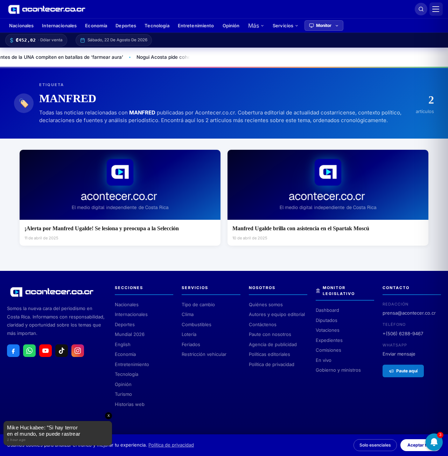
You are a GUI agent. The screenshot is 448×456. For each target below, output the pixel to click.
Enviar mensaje (399, 354)
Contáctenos (262, 324)
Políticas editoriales (269, 354)
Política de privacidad (271, 364)
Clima (188, 314)
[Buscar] (421, 9)
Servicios (283, 25)
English (123, 344)
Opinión (231, 25)
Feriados (191, 344)
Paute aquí (407, 370)
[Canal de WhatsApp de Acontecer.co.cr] (29, 350)
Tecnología (157, 25)
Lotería (189, 334)
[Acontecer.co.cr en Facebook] (13, 350)
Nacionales (21, 25)
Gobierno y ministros (338, 370)
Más (253, 25)
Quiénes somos (266, 304)
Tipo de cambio (198, 304)
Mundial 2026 (130, 334)
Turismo (123, 394)
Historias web (130, 404)
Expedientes (329, 340)
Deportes (125, 25)
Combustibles (196, 324)
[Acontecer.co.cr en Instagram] (77, 350)
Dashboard (327, 310)
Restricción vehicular (204, 354)
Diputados (326, 320)
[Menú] (436, 9)
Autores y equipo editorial (277, 314)
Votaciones (328, 330)
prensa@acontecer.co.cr (409, 313)
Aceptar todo (420, 445)
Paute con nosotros (270, 334)
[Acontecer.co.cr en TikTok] (61, 350)
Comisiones (328, 350)
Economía (96, 25)
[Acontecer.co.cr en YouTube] (45, 350)
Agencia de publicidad (273, 344)
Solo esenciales (375, 445)
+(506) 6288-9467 (403, 333)
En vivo (323, 360)
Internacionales (59, 25)
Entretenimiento (196, 25)
